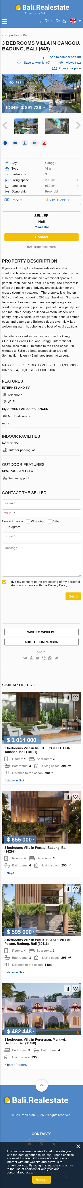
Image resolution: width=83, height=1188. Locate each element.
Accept (42, 1180)
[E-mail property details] (15, 143)
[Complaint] (44, 143)
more (6, 423)
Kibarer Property (15, 1064)
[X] (37, 658)
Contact (41, 237)
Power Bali (42, 227)
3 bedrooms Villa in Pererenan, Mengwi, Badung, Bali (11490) (35, 1041)
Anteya (9, 873)
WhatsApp (38, 521)
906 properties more (41, 246)
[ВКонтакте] (25, 658)
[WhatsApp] (50, 658)
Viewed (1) (73, 62)
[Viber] (44, 658)
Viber (57, 521)
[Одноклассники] (31, 658)
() (47, 20)
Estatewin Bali (14, 780)
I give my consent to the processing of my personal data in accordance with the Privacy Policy (44, 583)
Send (73, 596)
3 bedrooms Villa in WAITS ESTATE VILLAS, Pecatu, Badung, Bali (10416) (38, 942)
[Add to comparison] (67, 697)
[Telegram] (56, 658)
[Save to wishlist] (75, 697)
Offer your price (70, 68)
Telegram (13, 526)
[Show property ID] (34, 143)
